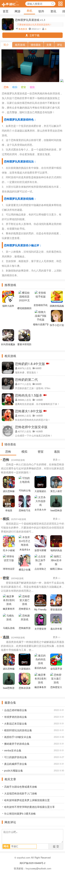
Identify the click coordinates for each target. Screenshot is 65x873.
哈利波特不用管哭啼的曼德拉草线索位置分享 (29, 807)
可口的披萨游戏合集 (15, 757)
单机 (29, 11)
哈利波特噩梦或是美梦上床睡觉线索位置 (27, 800)
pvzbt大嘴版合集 (13, 770)
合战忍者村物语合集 (15, 710)
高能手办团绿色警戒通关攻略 (20, 786)
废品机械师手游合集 (15, 764)
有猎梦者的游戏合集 (15, 717)
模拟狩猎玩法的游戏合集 (18, 730)
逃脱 (32, 87)
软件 (41, 11)
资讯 (53, 11)
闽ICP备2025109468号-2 (32, 863)
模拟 (14, 87)
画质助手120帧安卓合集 (17, 737)
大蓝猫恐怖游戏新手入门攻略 (20, 793)
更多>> (56, 459)
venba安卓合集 (12, 750)
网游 (17, 11)
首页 (5, 11)
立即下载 (34, 35)
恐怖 (6, 87)
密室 (23, 87)
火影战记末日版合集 (15, 723)
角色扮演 (22, 28)
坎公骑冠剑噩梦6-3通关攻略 (20, 813)
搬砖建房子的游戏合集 (16, 743)
